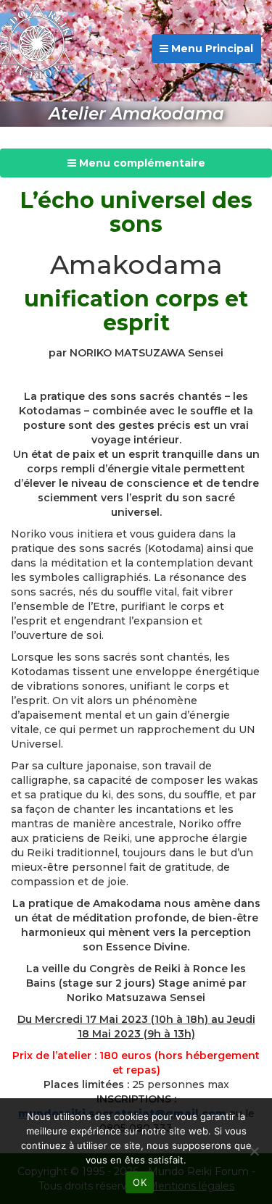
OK (140, 1182)
